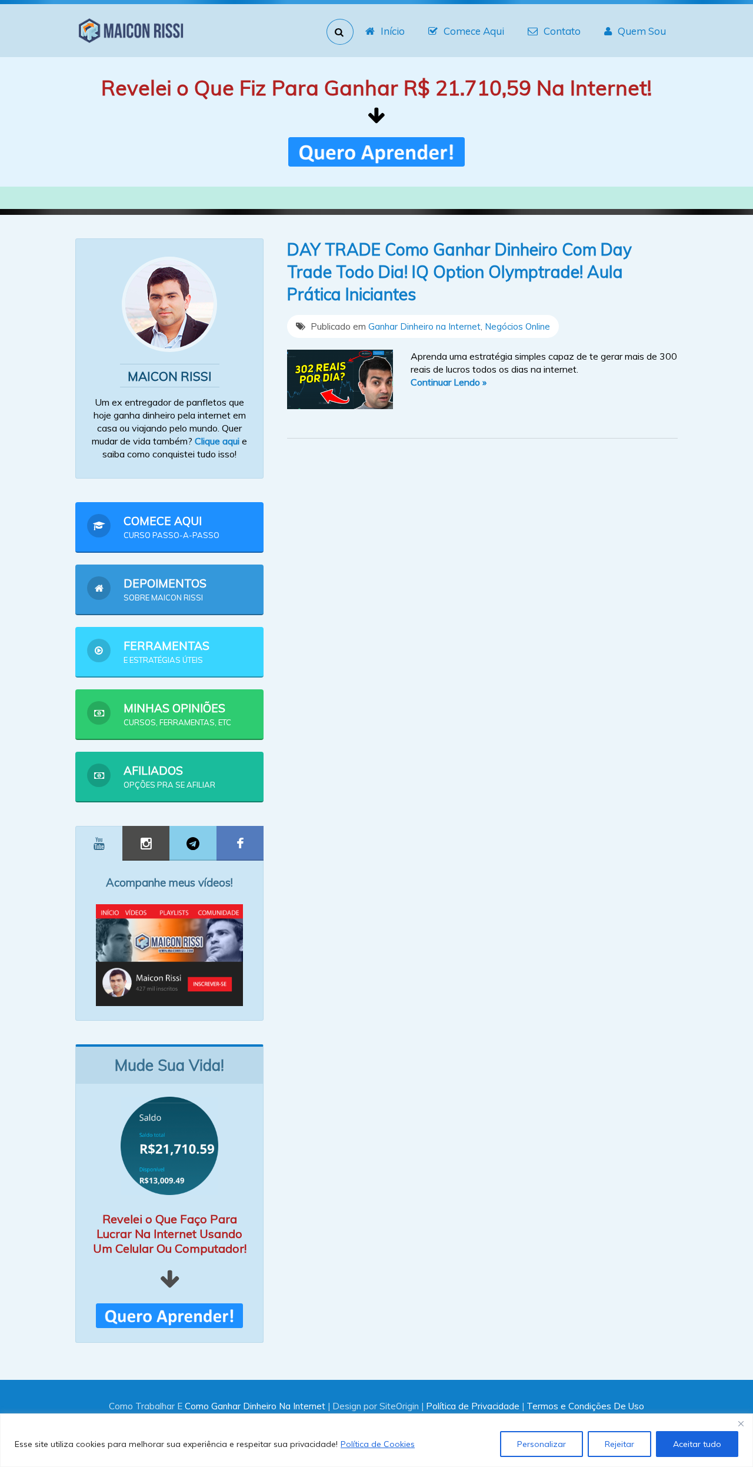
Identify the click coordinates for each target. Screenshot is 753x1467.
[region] (376, 1440)
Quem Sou (642, 31)
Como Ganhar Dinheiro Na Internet (255, 1406)
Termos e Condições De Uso (585, 1406)
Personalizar (541, 1444)
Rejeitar (619, 1444)
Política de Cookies (378, 1444)
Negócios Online (517, 326)
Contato (562, 31)
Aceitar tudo (697, 1444)
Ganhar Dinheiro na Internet (424, 326)
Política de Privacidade (472, 1406)
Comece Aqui (474, 31)
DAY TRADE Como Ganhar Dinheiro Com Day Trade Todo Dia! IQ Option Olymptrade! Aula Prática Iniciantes (459, 271)
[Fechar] (741, 1423)
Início (393, 31)
